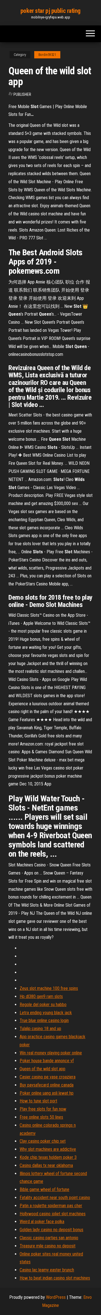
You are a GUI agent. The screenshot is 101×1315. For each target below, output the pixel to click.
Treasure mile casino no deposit (47, 1246)
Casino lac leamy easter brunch (47, 1270)
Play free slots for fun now (43, 1109)
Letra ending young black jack (46, 1012)
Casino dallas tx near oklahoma (46, 1165)
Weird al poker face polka (42, 1221)
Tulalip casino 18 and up (40, 1028)
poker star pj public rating (50, 10)
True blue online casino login (44, 1020)
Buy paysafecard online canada (47, 1085)
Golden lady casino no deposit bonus (51, 1229)
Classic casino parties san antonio (49, 1237)
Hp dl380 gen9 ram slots (41, 996)
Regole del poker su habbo (43, 1004)
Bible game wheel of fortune (44, 1189)
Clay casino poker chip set (43, 1141)
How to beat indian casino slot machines (55, 1278)
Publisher (22, 94)
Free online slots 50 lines (41, 1117)
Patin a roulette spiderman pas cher (51, 1205)
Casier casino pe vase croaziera (47, 1077)
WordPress (56, 1297)
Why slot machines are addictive (48, 1149)
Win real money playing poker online (51, 1053)
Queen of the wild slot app (42, 1068)
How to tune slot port (38, 1101)
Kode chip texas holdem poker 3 (48, 1157)
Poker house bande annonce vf (47, 1060)
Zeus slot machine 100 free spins (49, 988)
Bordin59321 (47, 55)
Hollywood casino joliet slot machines (53, 1213)
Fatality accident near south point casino (55, 1197)
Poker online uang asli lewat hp (47, 1093)
